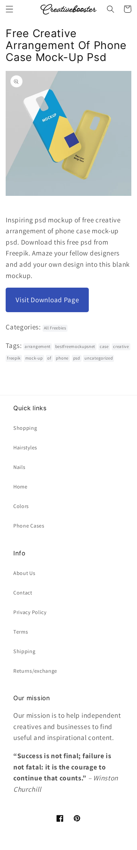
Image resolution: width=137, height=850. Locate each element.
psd (76, 358)
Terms (20, 631)
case (104, 346)
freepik (14, 358)
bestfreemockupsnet (75, 346)
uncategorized (98, 358)
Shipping (24, 651)
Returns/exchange (35, 670)
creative (121, 346)
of (49, 358)
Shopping (25, 428)
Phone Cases (29, 525)
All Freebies (55, 328)
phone (62, 358)
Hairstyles (25, 447)
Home (20, 486)
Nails (19, 467)
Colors (21, 506)
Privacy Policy (30, 612)
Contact (22, 592)
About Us (24, 573)
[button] (9, 9)
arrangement (38, 346)
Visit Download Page (47, 299)
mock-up (34, 358)
